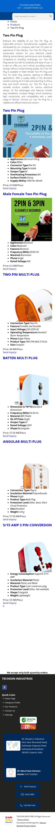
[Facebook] (4, 688)
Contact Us (10, 710)
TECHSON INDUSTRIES (30, 6)
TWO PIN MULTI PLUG (21, 274)
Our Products (11, 706)
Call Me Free (29, 805)
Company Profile (12, 702)
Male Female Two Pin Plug (25, 194)
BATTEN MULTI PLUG (20, 358)
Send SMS (29, 794)
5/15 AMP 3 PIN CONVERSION (27, 525)
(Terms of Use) (23, 819)
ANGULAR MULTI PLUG (22, 441)
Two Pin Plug (13, 110)
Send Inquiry (9, 188)
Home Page (10, 698)
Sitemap (9, 714)
